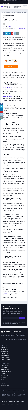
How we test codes (5, 3)
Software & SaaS (4, 349)
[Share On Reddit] (15, 33)
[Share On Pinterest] (12, 33)
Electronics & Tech (5, 355)
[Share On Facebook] (4, 33)
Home (2, 12)
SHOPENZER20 (7, 96)
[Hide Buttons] (0, 119)
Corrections (3, 373)
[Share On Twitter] (6, 33)
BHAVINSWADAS (7, 87)
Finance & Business (5, 359)
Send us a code (4, 375)
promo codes (6, 293)
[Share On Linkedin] (9, 33)
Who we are (3, 377)
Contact (12, 404)
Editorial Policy (20, 401)
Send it (22, 318)
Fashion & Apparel (5, 357)
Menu (25, 6)
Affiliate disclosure (5, 369)
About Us (3, 401)
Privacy (2, 379)
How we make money (6, 371)
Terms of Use (18, 404)
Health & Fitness (4, 351)
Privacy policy (16, 323)
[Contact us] (17, 33)
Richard (9, 26)
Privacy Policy (4, 406)
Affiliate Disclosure (5, 404)
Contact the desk (5, 385)
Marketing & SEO (5, 353)
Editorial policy (21, 28)
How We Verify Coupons (10, 401)
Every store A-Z (4, 347)
